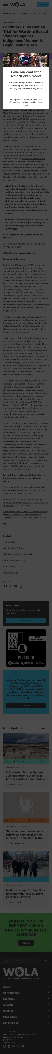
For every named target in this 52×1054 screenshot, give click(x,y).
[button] (46, 56)
